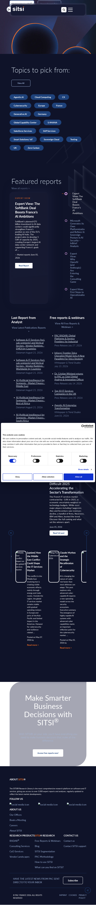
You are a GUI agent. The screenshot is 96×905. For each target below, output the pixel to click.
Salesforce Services (23, 130)
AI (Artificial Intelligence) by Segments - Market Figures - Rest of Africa (30, 400)
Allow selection (48, 477)
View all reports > (20, 188)
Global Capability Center (25, 122)
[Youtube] (76, 804)
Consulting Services (20, 846)
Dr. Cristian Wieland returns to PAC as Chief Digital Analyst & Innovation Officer (69, 376)
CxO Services (16, 851)
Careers (14, 825)
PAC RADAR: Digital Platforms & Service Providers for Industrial (66, 338)
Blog (37, 846)
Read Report (24, 265)
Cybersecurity (20, 105)
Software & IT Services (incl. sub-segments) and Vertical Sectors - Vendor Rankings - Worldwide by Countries (30, 364)
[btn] (11, 532)
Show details (83, 469)
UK (15, 147)
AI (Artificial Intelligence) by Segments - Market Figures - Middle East (30, 383)
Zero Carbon (33, 147)
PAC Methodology (44, 856)
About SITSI (16, 830)
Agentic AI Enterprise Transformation (65, 406)
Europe (41, 105)
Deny (17, 477)
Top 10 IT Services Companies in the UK (65, 392)
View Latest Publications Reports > (29, 329)
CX (63, 97)
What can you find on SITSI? (49, 867)
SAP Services (49, 130)
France (59, 105)
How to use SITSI (44, 862)
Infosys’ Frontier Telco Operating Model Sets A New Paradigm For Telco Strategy (69, 355)
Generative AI (20, 113)
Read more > (33, 644)
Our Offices (16, 814)
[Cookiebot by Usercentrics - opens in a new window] (83, 426)
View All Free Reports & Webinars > (67, 325)
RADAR (14, 840)
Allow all (78, 477)
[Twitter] (19, 804)
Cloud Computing (43, 97)
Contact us (69, 840)
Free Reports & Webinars (48, 840)
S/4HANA (52, 122)
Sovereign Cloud (51, 139)
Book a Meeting (18, 820)
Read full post (58, 533)
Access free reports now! (48, 753)
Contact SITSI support (75, 846)
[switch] (36, 461)
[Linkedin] (48, 804)
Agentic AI (19, 97)
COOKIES (73, 895)
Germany (42, 113)
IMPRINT (63, 895)
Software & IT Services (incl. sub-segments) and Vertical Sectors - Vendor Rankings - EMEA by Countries (30, 344)
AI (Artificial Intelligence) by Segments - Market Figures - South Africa (30, 417)
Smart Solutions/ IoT (23, 139)
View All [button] (20, 83)
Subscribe (73, 880)
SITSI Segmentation (45, 851)
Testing (73, 139)
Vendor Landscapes (20, 856)
